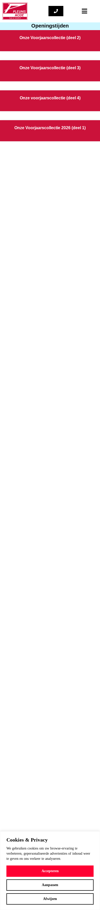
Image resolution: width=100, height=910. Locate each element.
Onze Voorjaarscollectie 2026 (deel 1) (50, 128)
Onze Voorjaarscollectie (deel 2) (50, 38)
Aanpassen (50, 885)
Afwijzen (50, 899)
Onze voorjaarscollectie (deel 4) (50, 98)
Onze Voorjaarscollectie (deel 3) (50, 68)
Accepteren (50, 871)
